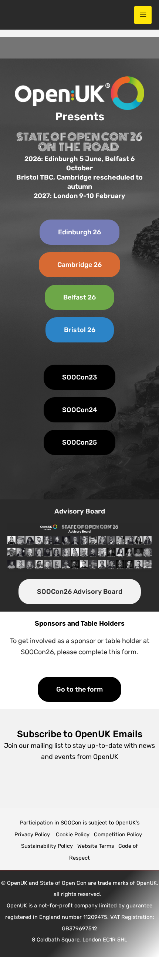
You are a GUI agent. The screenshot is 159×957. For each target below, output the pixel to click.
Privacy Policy (32, 834)
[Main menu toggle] (143, 15)
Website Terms (95, 846)
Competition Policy (119, 834)
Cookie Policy (72, 834)
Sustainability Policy (47, 846)
